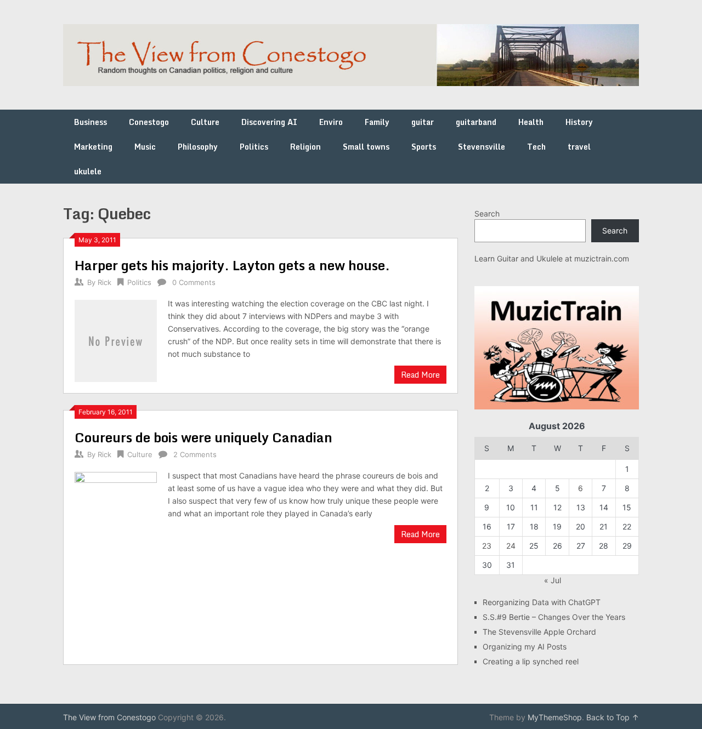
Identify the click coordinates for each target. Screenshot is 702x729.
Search (487, 213)
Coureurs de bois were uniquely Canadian (203, 437)
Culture (205, 122)
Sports (423, 146)
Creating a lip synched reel (531, 661)
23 (486, 545)
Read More (420, 374)
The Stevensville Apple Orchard (539, 631)
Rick (104, 282)
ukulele (87, 171)
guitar (422, 122)
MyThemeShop (555, 717)
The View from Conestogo (109, 717)
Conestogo (149, 122)
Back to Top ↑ (612, 717)
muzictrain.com (601, 258)
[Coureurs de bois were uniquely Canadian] (116, 561)
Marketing (93, 146)
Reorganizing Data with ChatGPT (542, 602)
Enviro (331, 122)
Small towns (366, 146)
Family (377, 122)
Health (531, 122)
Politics (254, 146)
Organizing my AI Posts (525, 646)
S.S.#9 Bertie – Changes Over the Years (554, 617)
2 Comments (195, 454)
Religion (305, 146)
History (579, 122)
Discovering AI (269, 122)
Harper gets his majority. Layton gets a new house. (232, 265)
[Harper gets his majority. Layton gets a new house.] (116, 339)
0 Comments (194, 282)
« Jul (552, 580)
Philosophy (198, 146)
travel (579, 146)
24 (511, 545)
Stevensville (481, 146)
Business (90, 122)
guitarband (476, 122)
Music (145, 146)
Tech (536, 146)
